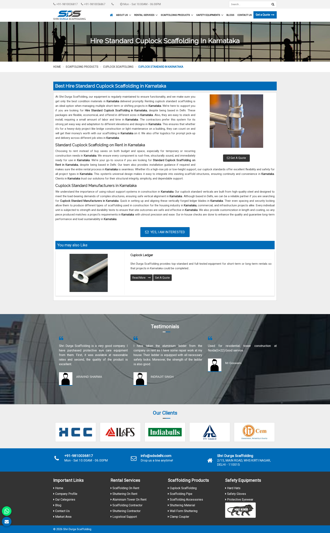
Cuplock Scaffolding (118, 66)
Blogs (230, 15)
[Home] (111, 13)
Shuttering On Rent (124, 494)
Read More (139, 277)
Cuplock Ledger (141, 255)
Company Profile (65, 494)
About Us (122, 15)
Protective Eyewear (239, 499)
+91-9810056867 (94, 4)
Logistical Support (124, 517)
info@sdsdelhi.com (156, 456)
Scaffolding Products (175, 15)
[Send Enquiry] (6, 521)
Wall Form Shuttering (183, 511)
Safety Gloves (236, 494)
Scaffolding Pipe (180, 494)
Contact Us (244, 15)
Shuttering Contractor (126, 511)
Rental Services (144, 15)
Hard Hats (233, 488)
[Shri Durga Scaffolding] (69, 15)
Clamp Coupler (179, 517)
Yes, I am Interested (167, 232)
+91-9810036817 (67, 4)
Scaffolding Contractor (127, 505)
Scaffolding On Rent (125, 488)
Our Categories (64, 499)
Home (57, 66)
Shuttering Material (182, 505)
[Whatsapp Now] (6, 511)
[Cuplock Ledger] (89, 273)
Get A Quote (238, 158)
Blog (57, 505)
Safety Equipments (208, 15)
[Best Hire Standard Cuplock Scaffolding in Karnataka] (236, 123)
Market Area (62, 517)
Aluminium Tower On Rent (129, 499)
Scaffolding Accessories (186, 499)
